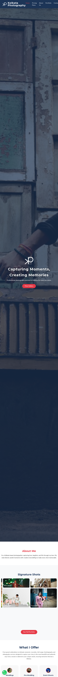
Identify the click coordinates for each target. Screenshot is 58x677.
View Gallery (29, 286)
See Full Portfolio (29, 632)
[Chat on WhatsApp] (4, 672)
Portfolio (48, 3)
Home (28, 3)
